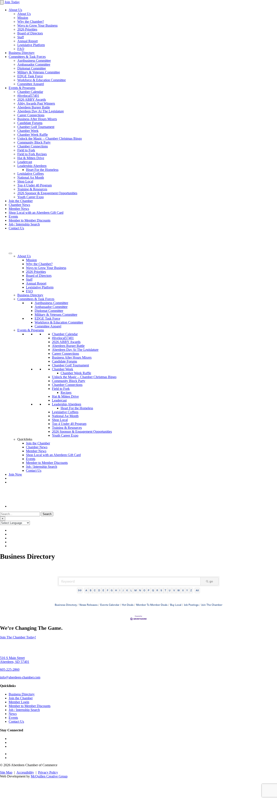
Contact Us (16, 228)
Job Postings (191, 604)
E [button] (103, 590)
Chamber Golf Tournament (35, 127)
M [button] (135, 590)
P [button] (148, 590)
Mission (22, 17)
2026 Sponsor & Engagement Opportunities (47, 193)
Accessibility (25, 772)
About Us (15, 10)
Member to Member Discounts (29, 220)
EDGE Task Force (30, 76)
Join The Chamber (211, 604)
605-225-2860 (9, 669)
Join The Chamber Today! (18, 637)
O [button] (144, 590)
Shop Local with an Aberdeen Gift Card (36, 212)
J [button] (123, 590)
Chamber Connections (32, 146)
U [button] (170, 590)
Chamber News (19, 205)
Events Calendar (109, 604)
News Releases (88, 604)
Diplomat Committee (31, 68)
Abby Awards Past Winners (36, 103)
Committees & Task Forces (27, 56)
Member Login (19, 702)
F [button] (107, 590)
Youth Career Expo (30, 197)
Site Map (6, 772)
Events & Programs (22, 88)
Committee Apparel (30, 84)
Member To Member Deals (151, 604)
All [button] (197, 590)
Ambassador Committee (33, 64)
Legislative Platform (31, 45)
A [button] (86, 590)
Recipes (66, 392)
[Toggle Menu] (10, 253)
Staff (20, 37)
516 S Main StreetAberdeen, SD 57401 (14, 660)
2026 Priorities (27, 29)
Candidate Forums (29, 123)
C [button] (95, 590)
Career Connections (30, 115)
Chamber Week (28, 131)
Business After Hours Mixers (37, 119)
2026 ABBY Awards (31, 99)
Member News (19, 209)
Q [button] (153, 590)
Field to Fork (26, 150)
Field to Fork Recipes (32, 154)
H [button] (116, 590)
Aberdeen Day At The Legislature (40, 111)
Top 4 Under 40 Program (34, 185)
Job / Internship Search (24, 224)
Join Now (15, 474)
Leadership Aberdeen (32, 166)
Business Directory (22, 53)
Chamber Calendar (30, 92)
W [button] (178, 590)
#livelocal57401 (28, 95)
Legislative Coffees (30, 173)
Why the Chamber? (30, 21)
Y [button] (187, 590)
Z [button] (191, 590)
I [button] (119, 590)
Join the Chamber (21, 201)
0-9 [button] (79, 590)
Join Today (12, 2)
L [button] (131, 590)
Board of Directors (30, 33)
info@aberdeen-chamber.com (20, 677)
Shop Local (25, 181)
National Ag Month (30, 177)
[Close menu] (2, 2)
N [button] (140, 590)
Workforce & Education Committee (41, 80)
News (13, 714)
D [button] (99, 590)
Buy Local (175, 604)
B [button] (90, 590)
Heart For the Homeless (42, 170)
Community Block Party (34, 142)
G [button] (112, 590)
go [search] (211, 581)
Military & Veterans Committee (38, 72)
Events (13, 216)
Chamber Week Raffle (32, 134)
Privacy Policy (48, 772)
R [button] (157, 590)
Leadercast (24, 162)
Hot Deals (128, 604)
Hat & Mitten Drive (30, 158)
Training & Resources (32, 189)
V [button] (174, 590)
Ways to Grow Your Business (37, 25)
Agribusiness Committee (34, 60)
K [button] (127, 590)
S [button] (161, 590)
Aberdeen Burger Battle (33, 107)
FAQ (20, 49)
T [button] (165, 590)
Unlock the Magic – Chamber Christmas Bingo (49, 138)
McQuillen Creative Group (49, 776)
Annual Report (27, 41)
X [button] (183, 590)
